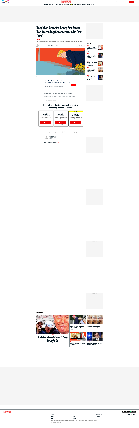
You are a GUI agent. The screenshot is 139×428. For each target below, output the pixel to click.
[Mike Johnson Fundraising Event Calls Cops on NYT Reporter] (100, 79)
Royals (67, 4)
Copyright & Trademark (93, 420)
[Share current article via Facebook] (77, 46)
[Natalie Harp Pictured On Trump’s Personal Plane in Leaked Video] (100, 71)
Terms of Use (57, 86)
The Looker (56, 4)
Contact (54, 420)
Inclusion (80, 420)
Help (65, 420)
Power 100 (79, 4)
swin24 (51, 138)
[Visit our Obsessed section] (9, 2)
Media (60, 4)
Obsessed (64, 4)
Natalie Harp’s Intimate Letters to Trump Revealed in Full (53, 339)
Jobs (59, 420)
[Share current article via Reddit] (84, 46)
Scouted (92, 4)
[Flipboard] (133, 415)
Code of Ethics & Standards (73, 420)
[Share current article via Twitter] (79, 46)
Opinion (75, 4)
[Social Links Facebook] (123, 415)
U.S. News (88, 4)
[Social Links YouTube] (129, 415)
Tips (57, 420)
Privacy (67, 420)
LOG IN (136, 1)
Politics (71, 4)
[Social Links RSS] (131, 415)
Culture (74, 416)
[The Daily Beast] (66, 2)
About (52, 420)
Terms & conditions (85, 420)
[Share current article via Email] (82, 46)
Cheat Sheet (51, 4)
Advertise (62, 420)
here (58, 142)
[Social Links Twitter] (125, 415)
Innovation (84, 4)
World (74, 414)
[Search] (137, 4)
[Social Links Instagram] (127, 415)
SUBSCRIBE (131, 1)
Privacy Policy (61, 86)
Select (46, 122)
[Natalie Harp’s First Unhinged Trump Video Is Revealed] (100, 65)
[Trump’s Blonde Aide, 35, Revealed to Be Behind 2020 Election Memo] (100, 57)
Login (65, 129)
